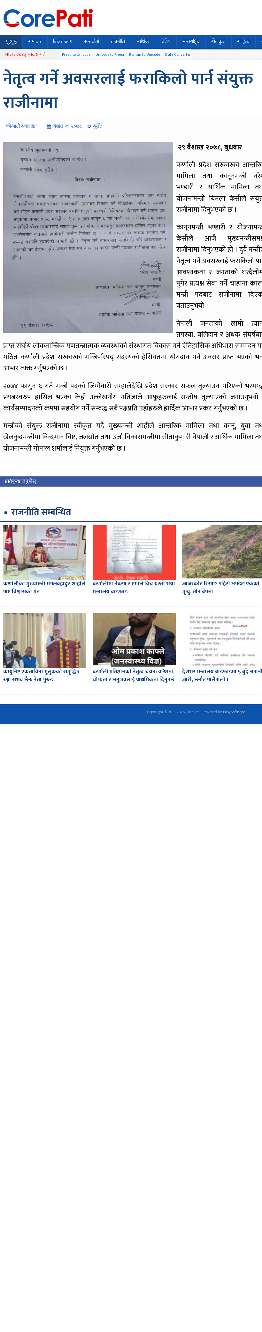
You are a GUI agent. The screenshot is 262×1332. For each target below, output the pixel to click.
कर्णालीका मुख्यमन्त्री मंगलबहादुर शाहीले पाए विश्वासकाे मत (44, 588)
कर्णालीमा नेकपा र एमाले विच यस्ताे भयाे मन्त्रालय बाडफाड (134, 588)
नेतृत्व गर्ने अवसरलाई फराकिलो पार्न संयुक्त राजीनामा (128, 91)
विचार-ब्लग (62, 41)
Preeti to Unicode (76, 54)
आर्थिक (142, 41)
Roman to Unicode (144, 54)
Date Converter (178, 54)
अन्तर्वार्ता (91, 41)
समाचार (35, 41)
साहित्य (243, 41)
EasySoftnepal (234, 712)
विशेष (166, 41)
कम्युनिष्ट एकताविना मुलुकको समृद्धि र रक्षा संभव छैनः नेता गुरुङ (41, 675)
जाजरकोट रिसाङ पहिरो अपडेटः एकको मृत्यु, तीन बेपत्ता (220, 588)
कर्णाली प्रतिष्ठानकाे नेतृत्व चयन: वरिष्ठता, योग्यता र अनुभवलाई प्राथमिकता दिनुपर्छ (133, 675)
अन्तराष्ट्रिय (191, 41)
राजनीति (118, 41)
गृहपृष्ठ (11, 41)
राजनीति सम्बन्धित (41, 512)
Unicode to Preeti (110, 54)
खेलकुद (218, 41)
